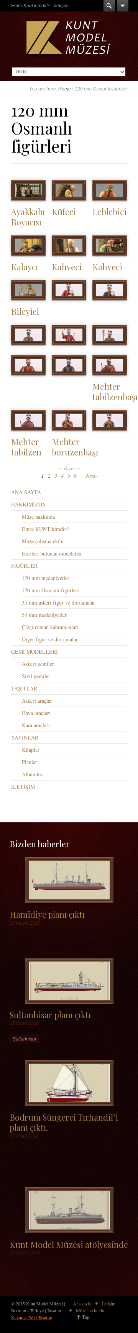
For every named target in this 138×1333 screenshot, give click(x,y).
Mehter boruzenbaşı (75, 446)
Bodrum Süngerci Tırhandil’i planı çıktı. (64, 1122)
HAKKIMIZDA (28, 504)
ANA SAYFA (26, 492)
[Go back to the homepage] (69, 39)
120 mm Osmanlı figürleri (50, 590)
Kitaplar (30, 749)
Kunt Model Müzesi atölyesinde (69, 1244)
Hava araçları (36, 713)
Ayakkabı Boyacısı (28, 216)
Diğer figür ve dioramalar (50, 639)
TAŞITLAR (24, 688)
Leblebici (109, 211)
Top (86, 1317)
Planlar (29, 762)
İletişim (61, 5)
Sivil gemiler (36, 676)
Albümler (32, 774)
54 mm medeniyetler (44, 614)
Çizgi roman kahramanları (50, 627)
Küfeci (64, 211)
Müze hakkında (38, 516)
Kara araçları (36, 725)
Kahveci (67, 266)
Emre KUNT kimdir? (45, 529)
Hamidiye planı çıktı (47, 914)
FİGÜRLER (24, 565)
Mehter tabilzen (26, 446)
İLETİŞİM (23, 786)
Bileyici (25, 311)
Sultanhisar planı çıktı (50, 1014)
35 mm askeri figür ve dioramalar (58, 602)
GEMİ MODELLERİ (34, 651)
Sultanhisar (24, 1039)
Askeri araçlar (37, 700)
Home (64, 89)
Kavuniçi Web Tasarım (31, 1317)
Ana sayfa (82, 1303)
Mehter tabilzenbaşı (115, 391)
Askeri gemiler (38, 663)
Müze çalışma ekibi (43, 541)
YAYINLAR (24, 737)
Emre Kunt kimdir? (30, 5)
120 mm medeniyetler (45, 578)
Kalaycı (24, 266)
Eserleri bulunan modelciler (52, 553)
